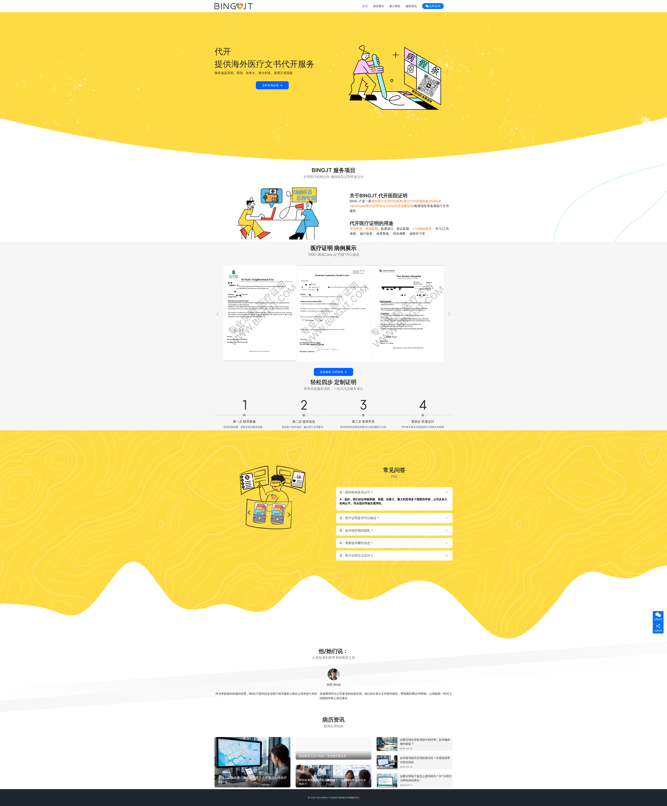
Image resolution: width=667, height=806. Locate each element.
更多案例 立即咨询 (331, 372)
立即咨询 (434, 6)
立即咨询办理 (270, 85)
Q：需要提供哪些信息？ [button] (356, 543)
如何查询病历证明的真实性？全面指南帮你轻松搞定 (425, 760)
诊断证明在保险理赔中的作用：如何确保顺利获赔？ (425, 742)
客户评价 (395, 6)
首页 (365, 6)
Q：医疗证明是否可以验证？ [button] (360, 518)
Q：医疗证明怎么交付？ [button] (356, 555)
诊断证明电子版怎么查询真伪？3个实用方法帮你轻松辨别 (426, 778)
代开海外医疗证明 (342, 797)
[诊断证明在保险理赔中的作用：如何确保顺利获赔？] (387, 744)
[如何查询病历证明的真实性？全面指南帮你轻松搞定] (387, 762)
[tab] (394, 499)
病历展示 (378, 6)
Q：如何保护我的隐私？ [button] (356, 530)
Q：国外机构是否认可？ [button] (356, 492)
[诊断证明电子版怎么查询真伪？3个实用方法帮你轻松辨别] (387, 780)
